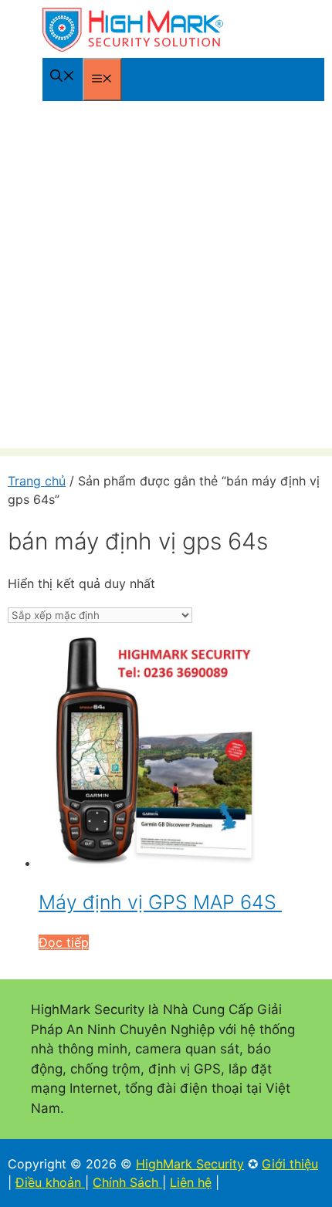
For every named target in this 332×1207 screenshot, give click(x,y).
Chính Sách (127, 1182)
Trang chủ (37, 481)
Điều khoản (50, 1182)
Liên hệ (191, 1182)
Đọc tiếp (64, 942)
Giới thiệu (290, 1164)
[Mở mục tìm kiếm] (62, 77)
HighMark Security (190, 1164)
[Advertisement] (166, 282)
